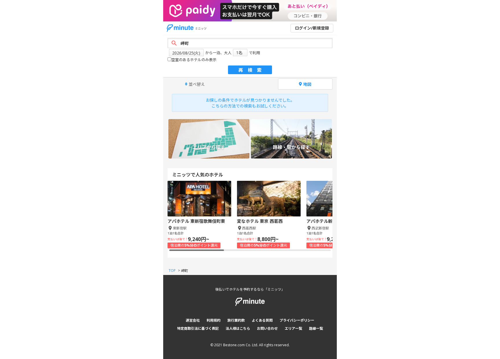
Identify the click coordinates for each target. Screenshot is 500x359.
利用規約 (213, 320)
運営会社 (193, 320)
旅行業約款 (236, 320)
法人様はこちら (238, 328)
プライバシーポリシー (297, 320)
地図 (307, 84)
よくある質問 (262, 320)
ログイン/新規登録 (312, 28)
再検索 (252, 70)
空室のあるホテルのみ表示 (193, 59)
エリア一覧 (293, 328)
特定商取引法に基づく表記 (198, 328)
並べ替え (197, 84)
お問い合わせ (267, 328)
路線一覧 (316, 328)
